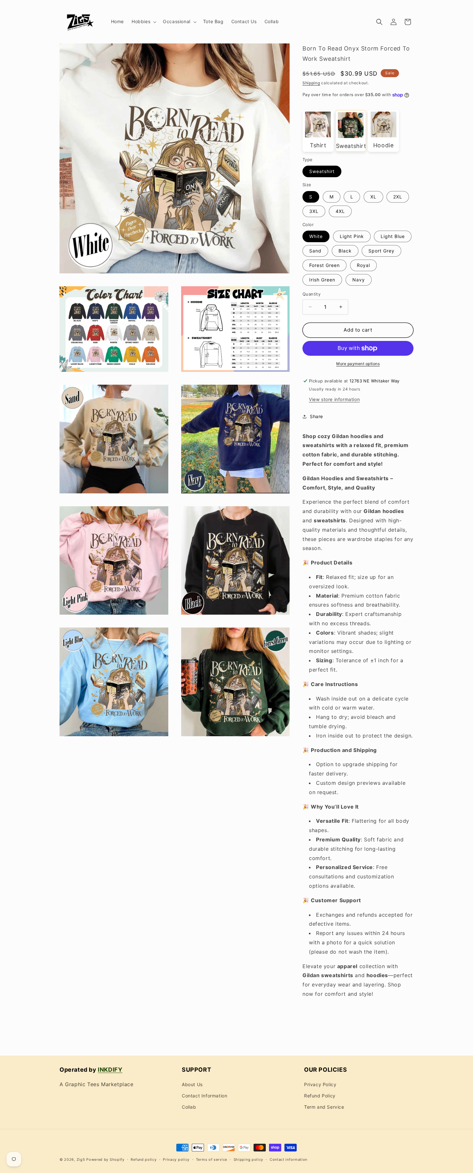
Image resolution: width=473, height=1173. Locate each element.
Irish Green (322, 279)
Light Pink (352, 236)
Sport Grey (381, 250)
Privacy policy (176, 1159)
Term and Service (324, 1107)
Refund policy (143, 1159)
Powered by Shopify (105, 1159)
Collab (189, 1107)
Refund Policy (320, 1095)
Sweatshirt (322, 171)
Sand (315, 250)
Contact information (288, 1159)
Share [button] (316, 416)
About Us (192, 1084)
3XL (314, 211)
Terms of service (211, 1159)
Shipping (311, 82)
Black (345, 250)
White (316, 236)
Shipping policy (249, 1159)
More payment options (358, 363)
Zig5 (81, 1159)
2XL (397, 196)
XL (373, 196)
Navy (358, 279)
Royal (363, 265)
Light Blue (393, 236)
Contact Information (204, 1095)
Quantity (311, 294)
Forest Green (324, 265)
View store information (334, 399)
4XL (340, 211)
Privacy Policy (320, 1084)
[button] (143, 21)
